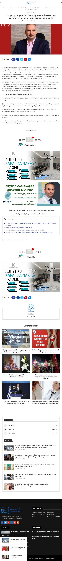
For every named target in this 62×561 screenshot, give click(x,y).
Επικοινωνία (50, 512)
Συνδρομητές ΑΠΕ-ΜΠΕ (53, 516)
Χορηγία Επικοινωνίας (38, 514)
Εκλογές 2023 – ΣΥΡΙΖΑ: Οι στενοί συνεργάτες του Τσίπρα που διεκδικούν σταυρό (29, 232)
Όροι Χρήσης (50, 514)
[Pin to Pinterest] (25, 59)
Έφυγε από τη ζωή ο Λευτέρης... (16, 556)
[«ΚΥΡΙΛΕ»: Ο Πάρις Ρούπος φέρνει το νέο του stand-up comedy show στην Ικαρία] (9, 477)
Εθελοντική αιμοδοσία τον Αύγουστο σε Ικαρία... (17, 548)
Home (4, 7)
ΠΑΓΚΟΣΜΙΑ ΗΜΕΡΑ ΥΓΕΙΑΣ (9, 240)
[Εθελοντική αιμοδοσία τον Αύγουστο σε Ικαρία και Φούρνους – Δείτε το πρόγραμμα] (46, 338)
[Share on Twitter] (21, 59)
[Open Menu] (0, 2)
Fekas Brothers (42, 558)
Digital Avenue (50, 558)
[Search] (61, 2)
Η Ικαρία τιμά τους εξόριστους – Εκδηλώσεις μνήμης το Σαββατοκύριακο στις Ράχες (31, 485)
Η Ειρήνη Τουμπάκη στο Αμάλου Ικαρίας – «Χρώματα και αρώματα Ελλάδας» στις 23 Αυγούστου (34, 465)
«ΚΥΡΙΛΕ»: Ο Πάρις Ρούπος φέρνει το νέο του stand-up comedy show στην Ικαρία (35, 475)
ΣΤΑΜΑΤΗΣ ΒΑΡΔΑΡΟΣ (22, 240)
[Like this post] (14, 59)
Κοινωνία (12, 7)
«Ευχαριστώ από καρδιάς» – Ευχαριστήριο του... (18, 540)
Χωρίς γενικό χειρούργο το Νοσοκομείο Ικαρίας (19, 227)
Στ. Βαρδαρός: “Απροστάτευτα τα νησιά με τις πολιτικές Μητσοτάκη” (25, 230)
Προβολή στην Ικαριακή (38, 512)
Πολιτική (20, 7)
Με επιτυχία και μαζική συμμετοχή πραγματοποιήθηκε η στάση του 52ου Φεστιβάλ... (46, 376)
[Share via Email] (29, 59)
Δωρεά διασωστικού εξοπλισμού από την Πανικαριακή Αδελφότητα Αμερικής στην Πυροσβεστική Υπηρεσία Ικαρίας (35, 456)
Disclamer (34, 516)
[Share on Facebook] (17, 59)
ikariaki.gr (22, 21)
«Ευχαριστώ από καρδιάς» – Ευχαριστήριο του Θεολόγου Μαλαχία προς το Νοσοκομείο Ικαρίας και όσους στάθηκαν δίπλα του (36, 446)
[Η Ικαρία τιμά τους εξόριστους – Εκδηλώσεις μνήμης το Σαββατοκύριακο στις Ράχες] (9, 486)
